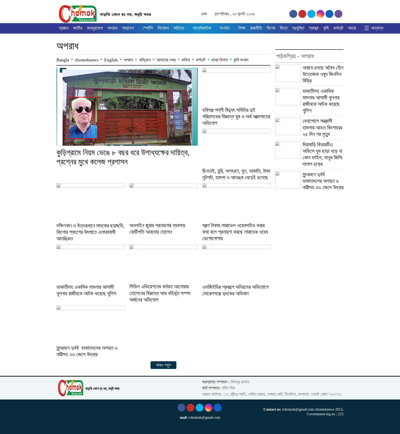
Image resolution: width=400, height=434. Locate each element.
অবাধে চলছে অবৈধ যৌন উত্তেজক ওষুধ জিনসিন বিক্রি (323, 74)
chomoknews (86, 59)
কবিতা (185, 59)
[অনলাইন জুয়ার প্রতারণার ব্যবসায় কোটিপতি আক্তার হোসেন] (163, 202)
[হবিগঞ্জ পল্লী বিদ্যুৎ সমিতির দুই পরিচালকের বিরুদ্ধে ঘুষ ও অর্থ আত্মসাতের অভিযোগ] (236, 87)
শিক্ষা (241, 28)
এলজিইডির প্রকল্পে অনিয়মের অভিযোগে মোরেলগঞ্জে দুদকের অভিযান (235, 290)
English (111, 59)
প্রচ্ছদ (64, 28)
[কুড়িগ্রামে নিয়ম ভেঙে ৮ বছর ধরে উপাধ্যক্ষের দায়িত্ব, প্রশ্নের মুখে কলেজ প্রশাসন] (127, 107)
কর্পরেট (338, 28)
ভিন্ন (284, 28)
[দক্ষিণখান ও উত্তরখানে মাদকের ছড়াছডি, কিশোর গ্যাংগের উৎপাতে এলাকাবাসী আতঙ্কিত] (90, 202)
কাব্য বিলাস (219, 59)
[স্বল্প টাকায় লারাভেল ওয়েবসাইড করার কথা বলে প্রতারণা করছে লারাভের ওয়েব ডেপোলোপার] (236, 202)
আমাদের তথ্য (166, 59)
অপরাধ (112, 28)
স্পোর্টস (147, 28)
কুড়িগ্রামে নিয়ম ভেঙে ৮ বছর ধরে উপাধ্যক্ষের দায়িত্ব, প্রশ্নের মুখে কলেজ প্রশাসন (123, 157)
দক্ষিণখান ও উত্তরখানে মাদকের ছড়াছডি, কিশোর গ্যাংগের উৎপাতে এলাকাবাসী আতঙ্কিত (90, 232)
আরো (352, 28)
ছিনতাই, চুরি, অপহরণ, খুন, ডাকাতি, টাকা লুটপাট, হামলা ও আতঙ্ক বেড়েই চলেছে (236, 174)
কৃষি (326, 28)
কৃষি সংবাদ (241, 59)
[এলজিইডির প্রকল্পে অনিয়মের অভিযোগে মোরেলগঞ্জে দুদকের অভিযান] (236, 264)
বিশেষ (271, 28)
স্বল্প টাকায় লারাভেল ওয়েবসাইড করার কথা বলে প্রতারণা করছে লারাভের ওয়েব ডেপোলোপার (235, 232)
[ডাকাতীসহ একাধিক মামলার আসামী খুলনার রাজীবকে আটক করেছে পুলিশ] (90, 264)
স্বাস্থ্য (314, 28)
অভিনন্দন (145, 59)
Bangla (62, 59)
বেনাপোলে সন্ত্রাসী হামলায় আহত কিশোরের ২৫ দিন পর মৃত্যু (322, 127)
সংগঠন (225, 28)
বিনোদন (163, 28)
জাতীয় (77, 28)
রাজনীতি (256, 28)
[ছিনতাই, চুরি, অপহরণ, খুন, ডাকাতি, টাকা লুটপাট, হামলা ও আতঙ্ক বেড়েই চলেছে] (236, 148)
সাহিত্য (178, 28)
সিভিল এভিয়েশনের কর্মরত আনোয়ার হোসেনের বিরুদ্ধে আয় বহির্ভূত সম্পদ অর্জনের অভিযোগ (160, 293)
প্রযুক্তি (298, 28)
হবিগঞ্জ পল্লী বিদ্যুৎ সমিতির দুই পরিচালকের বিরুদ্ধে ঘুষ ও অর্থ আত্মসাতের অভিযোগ (236, 116)
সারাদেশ (128, 28)
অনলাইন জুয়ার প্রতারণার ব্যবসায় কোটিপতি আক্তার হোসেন (157, 229)
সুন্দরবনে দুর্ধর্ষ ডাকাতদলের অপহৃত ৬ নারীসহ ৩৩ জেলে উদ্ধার (86, 351)
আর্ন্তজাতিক (202, 28)
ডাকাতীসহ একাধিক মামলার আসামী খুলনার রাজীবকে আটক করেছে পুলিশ (86, 290)
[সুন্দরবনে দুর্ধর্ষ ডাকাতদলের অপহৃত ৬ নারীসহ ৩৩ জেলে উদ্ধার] (90, 324)
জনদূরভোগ (95, 28)
